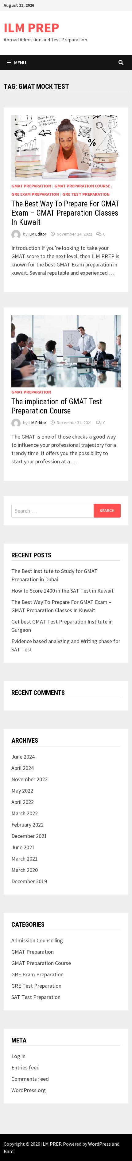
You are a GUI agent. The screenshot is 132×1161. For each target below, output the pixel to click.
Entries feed (25, 1067)
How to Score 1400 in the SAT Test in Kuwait (62, 590)
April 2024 (22, 767)
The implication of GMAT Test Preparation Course (56, 406)
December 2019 (29, 881)
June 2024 (23, 756)
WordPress (99, 1144)
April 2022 (22, 801)
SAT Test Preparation (35, 997)
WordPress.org (28, 1090)
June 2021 (23, 847)
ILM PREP (31, 27)
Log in (18, 1056)
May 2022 (22, 790)
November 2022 (29, 779)
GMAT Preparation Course (82, 186)
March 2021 (24, 858)
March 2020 (24, 869)
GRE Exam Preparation (35, 194)
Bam (9, 1151)
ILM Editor (37, 234)
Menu (20, 62)
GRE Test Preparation (86, 194)
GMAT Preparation (31, 186)
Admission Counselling (37, 940)
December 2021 (29, 835)
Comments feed (30, 1078)
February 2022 (27, 824)
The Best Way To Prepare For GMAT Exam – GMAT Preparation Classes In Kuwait (65, 213)
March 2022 (24, 813)
